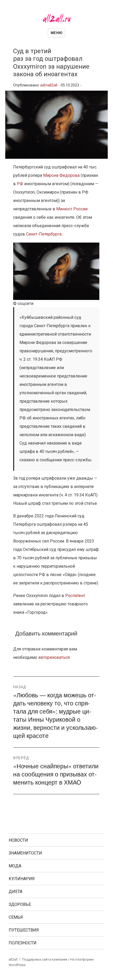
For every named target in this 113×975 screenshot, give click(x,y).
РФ (20, 183)
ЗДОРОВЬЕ (20, 904)
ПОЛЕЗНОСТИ (23, 942)
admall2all (48, 85)
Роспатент (75, 595)
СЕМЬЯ (16, 917)
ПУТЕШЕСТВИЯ (24, 930)
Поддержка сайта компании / (46, 959)
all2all (13, 959)
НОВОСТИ (18, 840)
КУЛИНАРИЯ (22, 878)
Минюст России (72, 208)
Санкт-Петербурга (43, 234)
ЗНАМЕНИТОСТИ (25, 853)
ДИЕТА (15, 891)
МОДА (15, 865)
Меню (56, 32)
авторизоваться (54, 657)
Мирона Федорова (61, 175)
